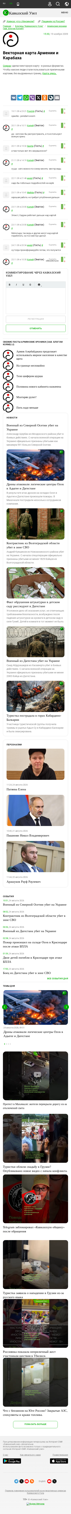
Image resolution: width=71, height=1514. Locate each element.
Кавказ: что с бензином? (20, 21)
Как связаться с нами (30, 1455)
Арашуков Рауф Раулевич (23, 881)
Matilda (30, 192)
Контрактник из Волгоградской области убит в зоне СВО (33, 545)
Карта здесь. (49, 73)
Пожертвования (60, 1455)
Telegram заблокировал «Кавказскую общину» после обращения (34, 1229)
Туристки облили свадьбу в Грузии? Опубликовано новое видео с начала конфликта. (35, 1168)
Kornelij (30, 125)
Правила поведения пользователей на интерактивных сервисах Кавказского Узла (35, 1492)
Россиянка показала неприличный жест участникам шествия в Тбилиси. (29, 1353)
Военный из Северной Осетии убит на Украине (32, 427)
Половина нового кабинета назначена (38, 386)
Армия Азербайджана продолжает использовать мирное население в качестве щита (41, 355)
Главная (7, 26)
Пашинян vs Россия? (53, 21)
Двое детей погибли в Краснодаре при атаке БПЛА (32, 959)
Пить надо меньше (27, 407)
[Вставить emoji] (39, 285)
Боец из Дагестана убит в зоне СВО (27, 973)
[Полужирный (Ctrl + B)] (9, 285)
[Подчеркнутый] (23, 285)
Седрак (7, 65)
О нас (5, 1455)
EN (11, 3)
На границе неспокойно (30, 365)
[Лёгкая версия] (18, 4)
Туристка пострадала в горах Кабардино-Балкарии (34, 717)
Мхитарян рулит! (26, 397)
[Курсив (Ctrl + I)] (16, 285)
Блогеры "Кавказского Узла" (29, 26)
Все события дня (57, 978)
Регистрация (36, 319)
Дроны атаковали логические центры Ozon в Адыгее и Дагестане (35, 486)
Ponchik (30, 111)
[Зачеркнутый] (30, 285)
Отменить (36, 328)
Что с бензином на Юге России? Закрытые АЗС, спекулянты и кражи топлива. (35, 1412)
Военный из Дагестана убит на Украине (33, 661)
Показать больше (35, 1424)
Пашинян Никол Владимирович (28, 835)
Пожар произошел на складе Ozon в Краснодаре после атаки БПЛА (35, 944)
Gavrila (30, 146)
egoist (30, 178)
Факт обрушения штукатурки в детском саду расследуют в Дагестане (33, 604)
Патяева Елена (16, 789)
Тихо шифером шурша (29, 376)
